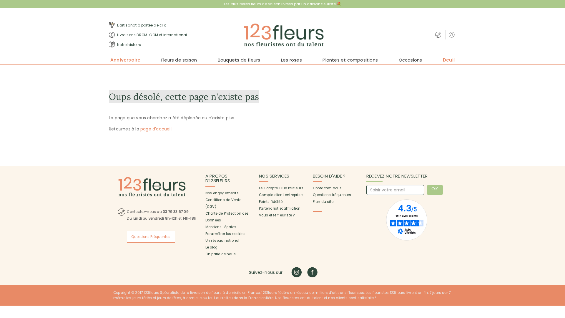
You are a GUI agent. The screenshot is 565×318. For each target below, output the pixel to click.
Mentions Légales (220, 227)
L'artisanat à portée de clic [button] (141, 25)
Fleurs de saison (179, 60)
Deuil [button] (449, 60)
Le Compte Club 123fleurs (281, 188)
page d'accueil (156, 129)
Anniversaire (125, 60)
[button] (452, 34)
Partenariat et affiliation (279, 208)
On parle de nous (220, 254)
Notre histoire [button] (128, 44)
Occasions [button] (410, 60)
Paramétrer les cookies (225, 233)
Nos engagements (222, 193)
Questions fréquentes (332, 195)
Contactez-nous (327, 188)
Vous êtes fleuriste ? (277, 215)
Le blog (211, 247)
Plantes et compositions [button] (350, 60)
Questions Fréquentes (150, 236)
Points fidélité (270, 201)
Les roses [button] (291, 60)
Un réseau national (222, 240)
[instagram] (296, 272)
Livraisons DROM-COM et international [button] (151, 34)
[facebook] (312, 272)
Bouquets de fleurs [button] (239, 60)
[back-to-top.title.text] (557, 260)
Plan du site (323, 201)
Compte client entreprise (281, 195)
